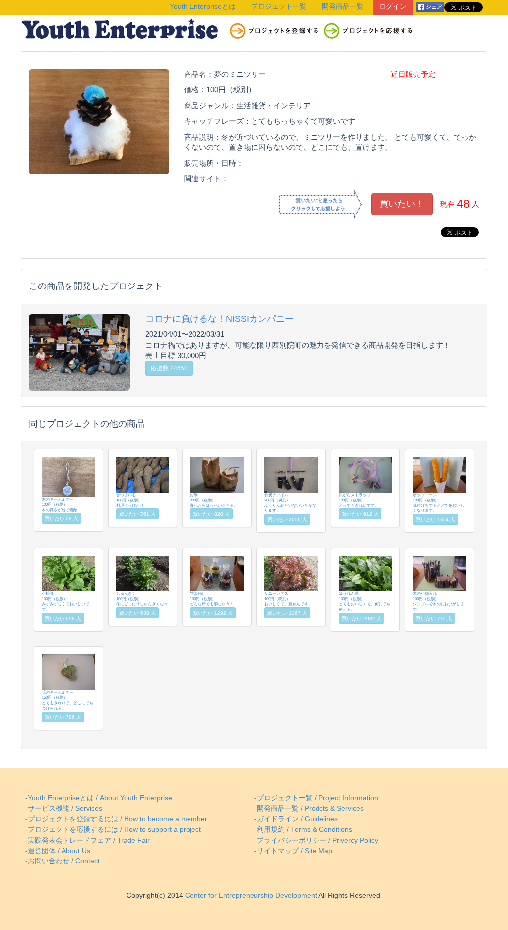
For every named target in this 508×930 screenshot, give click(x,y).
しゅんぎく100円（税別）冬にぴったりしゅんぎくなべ (142, 598)
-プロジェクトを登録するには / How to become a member (116, 819)
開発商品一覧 (343, 6)
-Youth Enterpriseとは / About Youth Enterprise (98, 798)
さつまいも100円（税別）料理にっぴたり (130, 500)
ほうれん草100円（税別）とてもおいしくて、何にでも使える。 (364, 601)
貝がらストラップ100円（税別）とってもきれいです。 (359, 500)
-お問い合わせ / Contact (62, 861)
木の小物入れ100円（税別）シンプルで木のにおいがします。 (438, 601)
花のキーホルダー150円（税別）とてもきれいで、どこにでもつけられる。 (67, 700)
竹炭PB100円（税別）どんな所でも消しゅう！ (212, 598)
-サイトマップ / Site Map (293, 851)
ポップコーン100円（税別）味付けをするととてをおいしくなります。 (438, 503)
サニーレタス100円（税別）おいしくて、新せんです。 (288, 598)
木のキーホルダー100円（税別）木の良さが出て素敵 (59, 504)
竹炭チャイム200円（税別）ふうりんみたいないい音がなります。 (290, 503)
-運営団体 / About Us (57, 851)
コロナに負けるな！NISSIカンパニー (219, 319)
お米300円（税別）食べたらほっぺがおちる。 (214, 500)
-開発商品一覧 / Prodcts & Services (309, 808)
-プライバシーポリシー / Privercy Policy (316, 840)
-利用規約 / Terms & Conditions (303, 829)
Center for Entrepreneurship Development (250, 895)
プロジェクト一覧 (279, 6)
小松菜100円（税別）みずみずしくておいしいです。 (65, 601)
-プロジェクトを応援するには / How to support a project (113, 829)
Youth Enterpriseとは (203, 6)
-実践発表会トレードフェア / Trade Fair (87, 840)
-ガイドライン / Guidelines (296, 819)
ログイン (393, 6)
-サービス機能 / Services (63, 808)
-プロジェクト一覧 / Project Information (316, 798)
